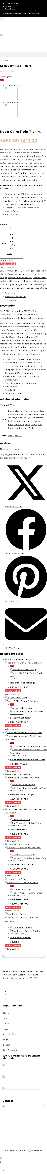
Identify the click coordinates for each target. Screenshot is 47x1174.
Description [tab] (10, 293)
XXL (20, 435)
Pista (27, 424)
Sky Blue (23, 428)
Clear (9, 253)
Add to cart (6, 261)
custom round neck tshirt (20, 277)
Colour (3, 224)
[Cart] (4, 23)
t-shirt (44, 288)
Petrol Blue (19, 424)
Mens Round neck (16, 679)
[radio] (14, 222)
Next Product (11, 102)
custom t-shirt (39, 277)
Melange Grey (14, 421)
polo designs (16, 284)
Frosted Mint (22, 418)
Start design (10, 921)
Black (17, 411)
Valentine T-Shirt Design (22, 794)
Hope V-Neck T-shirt (19, 899)
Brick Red (38, 411)
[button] (23, 54)
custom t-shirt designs (10, 281)
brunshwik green (16, 414)
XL (16, 435)
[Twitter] (8, 998)
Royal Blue (13, 428)
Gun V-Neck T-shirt (19, 829)
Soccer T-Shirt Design (20, 718)
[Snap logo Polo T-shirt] (11, 116)
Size (4, 243)
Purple (34, 424)
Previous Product (15, 85)
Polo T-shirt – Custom (20, 938)
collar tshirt (18, 274)
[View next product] (19, 102)
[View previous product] (6, 85)
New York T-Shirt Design (21, 864)
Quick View (36, 663)
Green (32, 418)
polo (7, 284)
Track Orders (10, 9)
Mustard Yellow (29, 421)
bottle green (27, 411)
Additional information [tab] (15, 296)
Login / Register (11, 3)
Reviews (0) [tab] (10, 300)
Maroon (39, 418)
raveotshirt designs (31, 288)
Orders (8, 6)
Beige (11, 411)
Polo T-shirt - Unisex (17, 933)
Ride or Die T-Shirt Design (22, 683)
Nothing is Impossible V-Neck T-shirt (27, 759)
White (31, 428)
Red (40, 424)
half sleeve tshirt (29, 281)
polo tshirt (28, 284)
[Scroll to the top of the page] (1, 1158)
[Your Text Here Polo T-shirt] (11, 99)
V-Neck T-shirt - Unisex (18, 755)
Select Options (6, 77)
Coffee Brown (31, 414)
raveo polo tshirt (14, 288)
